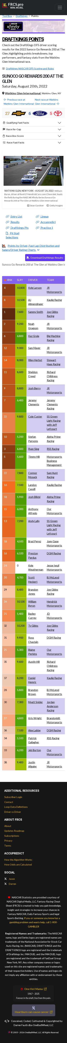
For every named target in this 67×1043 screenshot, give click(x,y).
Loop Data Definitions (16, 806)
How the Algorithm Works (18, 859)
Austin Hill (34, 661)
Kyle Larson (35, 287)
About (7, 826)
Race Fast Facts (15, 142)
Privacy (8, 840)
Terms (7, 845)
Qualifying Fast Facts (17, 122)
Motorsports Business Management (54, 460)
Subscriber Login (13, 797)
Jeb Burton (34, 750)
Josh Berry (34, 388)
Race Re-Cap (13, 129)
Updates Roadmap (14, 830)
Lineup (44, 216)
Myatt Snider (35, 702)
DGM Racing (54, 553)
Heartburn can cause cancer (32, 1012)
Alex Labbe (34, 730)
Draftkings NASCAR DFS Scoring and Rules (30, 68)
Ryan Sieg (33, 448)
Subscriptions (11, 835)
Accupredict (48, 222)
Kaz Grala (33, 336)
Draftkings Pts (19, 227)
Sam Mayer (34, 348)
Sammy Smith (35, 311)
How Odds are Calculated (18, 864)
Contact (8, 802)
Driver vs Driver (12, 811)
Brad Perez (34, 541)
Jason (11, 878)
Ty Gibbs (33, 625)
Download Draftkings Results (46, 257)
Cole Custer (35, 416)
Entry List (16, 216)
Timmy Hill (34, 456)
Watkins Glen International (23, 93)
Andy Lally (33, 521)
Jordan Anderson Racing (52, 706)
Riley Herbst (35, 360)
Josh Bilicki (34, 496)
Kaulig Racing (54, 299)
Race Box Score (15, 135)
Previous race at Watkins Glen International (19, 101)
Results (14, 222)
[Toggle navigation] (60, 7)
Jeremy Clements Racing (52, 404)
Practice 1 (46, 227)
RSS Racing (53, 448)
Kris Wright (35, 718)
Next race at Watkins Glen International (46, 101)
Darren (12, 883)
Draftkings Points (23, 39)
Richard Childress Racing (52, 376)
